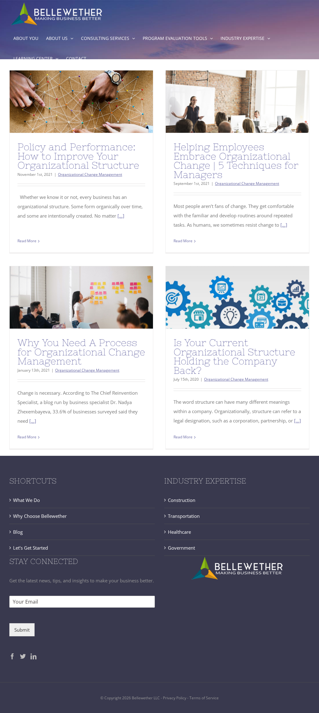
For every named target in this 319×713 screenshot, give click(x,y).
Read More (26, 240)
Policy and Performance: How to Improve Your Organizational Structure (78, 156)
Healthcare (179, 532)
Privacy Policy (175, 698)
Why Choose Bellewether (40, 516)
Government (181, 548)
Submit (22, 630)
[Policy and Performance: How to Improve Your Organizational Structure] (81, 101)
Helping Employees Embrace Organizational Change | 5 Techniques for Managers (236, 160)
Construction (181, 500)
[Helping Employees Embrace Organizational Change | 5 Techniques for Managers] (237, 101)
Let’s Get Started (30, 548)
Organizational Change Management (90, 174)
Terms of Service (204, 698)
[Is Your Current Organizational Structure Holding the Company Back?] (237, 297)
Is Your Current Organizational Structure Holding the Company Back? (234, 356)
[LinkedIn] (33, 656)
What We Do (26, 500)
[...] (120, 216)
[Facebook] (12, 656)
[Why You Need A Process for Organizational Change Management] (81, 297)
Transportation (184, 516)
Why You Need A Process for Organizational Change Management (81, 352)
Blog (18, 532)
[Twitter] (23, 656)
